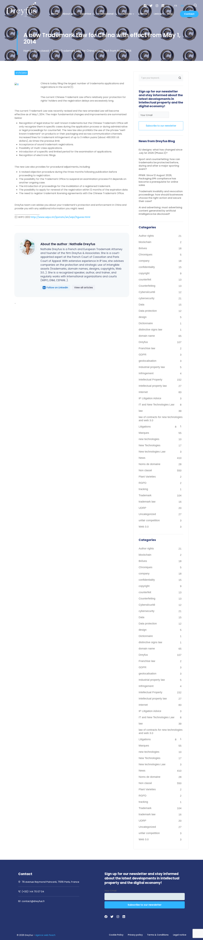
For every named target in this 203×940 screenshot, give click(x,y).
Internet (143, 392)
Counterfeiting (147, 285)
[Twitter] (151, 5)
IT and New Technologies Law (156, 404)
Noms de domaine (149, 464)
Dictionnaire (146, 323)
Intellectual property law (153, 385)
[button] (195, 5)
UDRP (142, 507)
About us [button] (68, 13)
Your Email (146, 115)
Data (141, 304)
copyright (144, 273)
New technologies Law (152, 451)
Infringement (146, 373)
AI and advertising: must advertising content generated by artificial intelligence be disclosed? (160, 211)
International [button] (106, 13)
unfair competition (149, 520)
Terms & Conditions (158, 934)
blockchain (145, 242)
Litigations (145, 426)
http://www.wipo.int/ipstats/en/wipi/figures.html (60, 217)
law (141, 410)
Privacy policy (135, 934)
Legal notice (179, 934)
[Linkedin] (162, 5)
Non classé (41, 51)
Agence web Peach (45, 935)
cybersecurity (146, 298)
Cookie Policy (116, 934)
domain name (147, 335)
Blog (170, 13)
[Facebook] (145, 5)
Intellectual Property (150, 379)
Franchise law (147, 348)
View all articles (83, 287)
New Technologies (149, 445)
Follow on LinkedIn (57, 287)
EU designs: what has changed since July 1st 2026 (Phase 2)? (160, 151)
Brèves (143, 248)
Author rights (146, 235)
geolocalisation (147, 360)
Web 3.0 (144, 526)
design (143, 317)
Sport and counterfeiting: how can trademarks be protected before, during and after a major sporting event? (159, 164)
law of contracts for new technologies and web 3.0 (160, 419)
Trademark (145, 495)
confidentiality (147, 267)
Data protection (148, 310)
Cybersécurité (147, 292)
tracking (143, 489)
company (144, 260)
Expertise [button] (85, 13)
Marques (144, 432)
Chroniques (145, 254)
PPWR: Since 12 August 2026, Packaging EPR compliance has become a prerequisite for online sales (158, 180)
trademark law (147, 501)
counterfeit (145, 279)
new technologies (149, 439)
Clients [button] (143, 13)
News (142, 457)
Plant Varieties (147, 476)
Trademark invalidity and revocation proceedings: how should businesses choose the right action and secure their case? (161, 196)
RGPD (142, 482)
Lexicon (158, 13)
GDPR (142, 354)
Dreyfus (143, 342)
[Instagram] (156, 5)
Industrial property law (152, 367)
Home (54, 13)
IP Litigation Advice (150, 398)
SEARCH (179, 77)
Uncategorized (147, 514)
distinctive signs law (150, 329)
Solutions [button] (126, 13)
